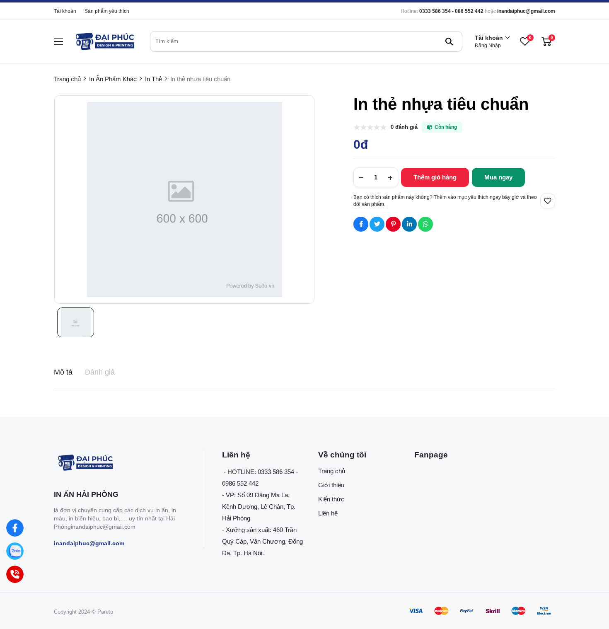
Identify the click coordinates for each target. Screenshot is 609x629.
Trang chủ (331, 470)
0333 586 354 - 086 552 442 (451, 11)
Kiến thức (331, 499)
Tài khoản (65, 11)
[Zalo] (15, 551)
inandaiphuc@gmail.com (526, 11)
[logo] (104, 41)
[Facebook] (15, 528)
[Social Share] (360, 224)
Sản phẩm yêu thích (107, 11)
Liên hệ (328, 513)
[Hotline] (15, 574)
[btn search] (449, 41)
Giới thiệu (331, 485)
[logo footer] (120, 463)
